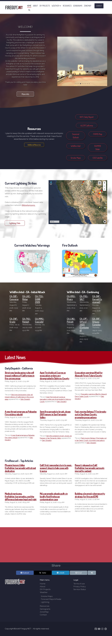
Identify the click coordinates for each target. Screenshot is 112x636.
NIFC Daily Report (86, 116)
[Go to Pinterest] (105, 629)
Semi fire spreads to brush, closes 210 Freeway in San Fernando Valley (55, 414)
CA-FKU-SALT (84, 298)
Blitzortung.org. (28, 205)
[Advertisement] (56, 544)
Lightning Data (14, 223)
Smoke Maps (76, 157)
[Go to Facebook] (95, 629)
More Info (25, 94)
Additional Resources (34, 145)
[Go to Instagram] (102, 629)
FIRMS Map (97, 134)
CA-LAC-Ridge (26, 298)
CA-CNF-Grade (14, 320)
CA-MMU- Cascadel (39, 320)
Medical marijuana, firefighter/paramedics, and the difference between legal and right (21, 496)
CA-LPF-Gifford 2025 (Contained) (84, 324)
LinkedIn (61, 573)
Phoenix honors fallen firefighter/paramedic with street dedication (20, 468)
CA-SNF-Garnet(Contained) (97, 299)
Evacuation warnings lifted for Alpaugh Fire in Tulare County (89, 374)
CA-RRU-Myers (71, 298)
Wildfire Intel (75, 145)
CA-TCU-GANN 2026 (39, 299)
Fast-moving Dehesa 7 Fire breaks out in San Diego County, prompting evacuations (90, 414)
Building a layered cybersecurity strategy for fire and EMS (90, 495)
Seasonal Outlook (75, 136)
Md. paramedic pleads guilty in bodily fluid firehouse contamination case (54, 496)
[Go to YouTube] (99, 629)
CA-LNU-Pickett (71, 320)
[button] (75, 83)
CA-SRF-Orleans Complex (96, 321)
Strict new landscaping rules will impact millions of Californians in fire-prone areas (19, 375)
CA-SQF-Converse (14, 298)
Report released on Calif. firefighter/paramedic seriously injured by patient (89, 468)
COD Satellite (98, 157)
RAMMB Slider (97, 147)
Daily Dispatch (25, 399)
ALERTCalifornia (86, 125)
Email (79, 573)
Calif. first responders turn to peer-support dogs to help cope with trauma (56, 468)
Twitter (44, 573)
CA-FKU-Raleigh (26, 320)
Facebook (26, 573)
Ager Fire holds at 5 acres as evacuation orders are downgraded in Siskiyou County (54, 375)
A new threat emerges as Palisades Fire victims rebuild (21, 413)
